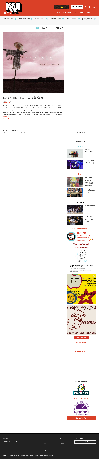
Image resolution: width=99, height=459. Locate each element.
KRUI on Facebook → (81, 343)
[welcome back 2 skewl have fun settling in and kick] (81, 289)
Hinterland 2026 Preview (24, 18)
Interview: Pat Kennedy (56, 18)
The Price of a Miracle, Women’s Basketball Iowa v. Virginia (89, 219)
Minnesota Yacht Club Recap (39, 19)
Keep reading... (7, 119)
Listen (59, 13)
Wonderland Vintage (81, 398)
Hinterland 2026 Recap (8, 18)
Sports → (82, 202)
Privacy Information (29, 455)
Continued (6, 116)
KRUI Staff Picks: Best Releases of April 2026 (89, 151)
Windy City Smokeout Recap (71, 19)
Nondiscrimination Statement (40, 455)
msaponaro (7, 103)
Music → (82, 147)
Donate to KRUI (81, 418)
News (45, 445)
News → (82, 174)
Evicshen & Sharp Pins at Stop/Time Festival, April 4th (89, 162)
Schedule (46, 441)
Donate (89, 13)
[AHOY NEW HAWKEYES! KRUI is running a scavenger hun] (81, 258)
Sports (45, 448)
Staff (75, 13)
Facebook (63, 441)
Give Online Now (85, 442)
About (82, 13)
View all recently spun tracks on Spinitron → (81, 135)
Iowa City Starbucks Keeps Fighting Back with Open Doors (90, 190)
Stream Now (76, 7)
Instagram (63, 438)
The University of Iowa (11, 455)
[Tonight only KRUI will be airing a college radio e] (81, 320)
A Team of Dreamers (90, 206)
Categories (67, 13)
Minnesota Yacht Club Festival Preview (87, 19)
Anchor (62, 443)
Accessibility (50, 455)
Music (45, 443)
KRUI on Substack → (81, 351)
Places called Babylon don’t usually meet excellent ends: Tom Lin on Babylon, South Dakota (90, 181)
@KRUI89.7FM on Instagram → (81, 229)
